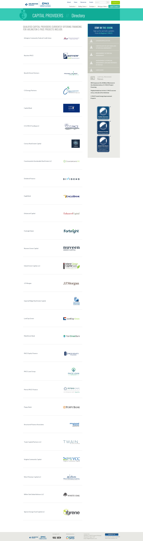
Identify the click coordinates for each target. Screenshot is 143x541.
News (75, 2)
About (69, 2)
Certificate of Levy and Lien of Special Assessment (106, 47)
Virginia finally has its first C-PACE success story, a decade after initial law (103, 91)
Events (91, 2)
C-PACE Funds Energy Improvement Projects (101, 97)
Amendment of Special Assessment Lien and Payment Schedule (106, 63)
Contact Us (115, 2)
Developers (92, 6)
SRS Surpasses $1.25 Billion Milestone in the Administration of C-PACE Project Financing (103, 85)
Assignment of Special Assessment (104, 54)
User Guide (99, 70)
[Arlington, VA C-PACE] (38, 4)
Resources (83, 2)
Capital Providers (114, 6)
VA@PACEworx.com (92, 538)
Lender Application (103, 40)
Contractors (72, 6)
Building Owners (82, 6)
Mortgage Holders (102, 6)
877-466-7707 (91, 537)
